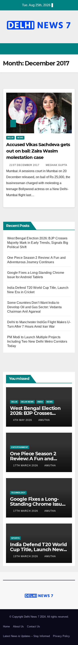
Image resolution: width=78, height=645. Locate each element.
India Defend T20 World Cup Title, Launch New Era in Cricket (38, 549)
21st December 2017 (24, 165)
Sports (15, 538)
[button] (64, 48)
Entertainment (19, 447)
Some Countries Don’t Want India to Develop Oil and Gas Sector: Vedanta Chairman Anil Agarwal (34, 307)
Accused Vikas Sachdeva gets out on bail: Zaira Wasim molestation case (38, 151)
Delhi (10, 137)
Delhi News (27, 402)
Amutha (44, 420)
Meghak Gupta (56, 165)
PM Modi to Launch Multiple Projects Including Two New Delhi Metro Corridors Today (37, 341)
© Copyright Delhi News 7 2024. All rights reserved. (39, 616)
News (20, 137)
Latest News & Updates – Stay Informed (26, 636)
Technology (18, 493)
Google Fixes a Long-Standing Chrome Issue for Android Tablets (37, 504)
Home (6, 626)
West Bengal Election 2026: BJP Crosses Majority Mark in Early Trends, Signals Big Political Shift (37, 243)
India (40, 402)
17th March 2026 (26, 465)
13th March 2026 (26, 556)
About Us (18, 626)
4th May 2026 (23, 420)
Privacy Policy (61, 636)
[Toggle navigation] (71, 49)
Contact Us (33, 626)
